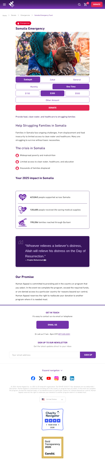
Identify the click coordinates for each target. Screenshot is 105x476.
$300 (52, 93)
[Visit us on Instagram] (56, 378)
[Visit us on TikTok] (64, 378)
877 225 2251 (64, 334)
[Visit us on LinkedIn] (72, 378)
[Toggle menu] (4, 4)
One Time (70, 86)
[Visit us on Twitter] (41, 378)
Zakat (52, 79)
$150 (27, 93)
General (77, 79)
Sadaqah (28, 79)
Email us (52, 324)
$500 (77, 93)
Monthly (34, 86)
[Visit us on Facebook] (33, 378)
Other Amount (52, 100)
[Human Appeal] (11, 4)
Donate (96, 4)
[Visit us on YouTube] (49, 378)
